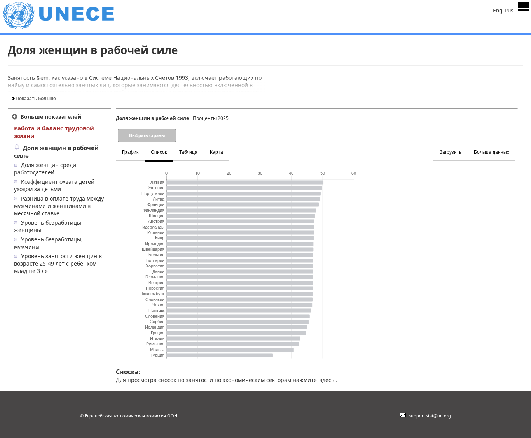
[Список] (233, 147)
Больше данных (491, 152)
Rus (509, 10)
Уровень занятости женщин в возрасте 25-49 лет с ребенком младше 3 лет (58, 263)
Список (159, 152)
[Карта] (237, 147)
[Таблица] (235, 147)
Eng (497, 10)
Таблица (188, 152)
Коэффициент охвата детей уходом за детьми (54, 185)
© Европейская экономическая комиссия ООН (128, 416)
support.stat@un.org (429, 416)
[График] (230, 147)
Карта (216, 152)
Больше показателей (51, 116)
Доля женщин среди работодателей (45, 168)
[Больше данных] (516, 147)
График (130, 152)
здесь (327, 379)
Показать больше (35, 98)
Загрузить (450, 152)
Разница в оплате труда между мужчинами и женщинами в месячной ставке (59, 206)
